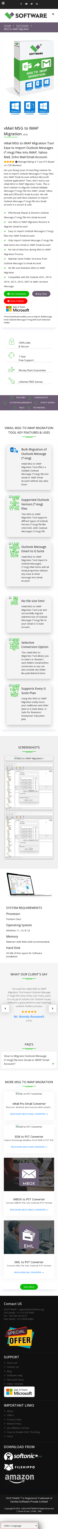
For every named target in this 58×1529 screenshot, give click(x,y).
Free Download (18, 293)
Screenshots (41, 397)
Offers (10, 1415)
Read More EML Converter (27, 1272)
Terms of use (23, 1511)
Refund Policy (14, 1423)
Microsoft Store (15, 1379)
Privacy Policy (14, 1419)
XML (40, 1511)
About (10, 1411)
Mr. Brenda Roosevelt (29, 1017)
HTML (33, 1511)
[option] (29, 1007)
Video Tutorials (15, 1383)
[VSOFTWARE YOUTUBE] (26, 4)
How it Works (47, 402)
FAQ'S (10, 1436)
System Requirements (20, 402)
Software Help (14, 1375)
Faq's (22, 407)
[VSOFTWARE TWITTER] (31, 4)
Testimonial (39, 407)
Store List (12, 1362)
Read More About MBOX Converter (28, 1209)
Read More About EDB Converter (28, 1146)
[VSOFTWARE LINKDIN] (37, 4)
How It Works (17, 301)
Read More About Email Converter (27, 1114)
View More (29, 1286)
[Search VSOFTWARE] (53, 14)
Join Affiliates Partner (18, 1427)
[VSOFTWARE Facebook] (21, 4)
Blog (9, 1371)
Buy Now (42, 293)
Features (21, 397)
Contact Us (13, 1366)
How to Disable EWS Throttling (23, 1432)
